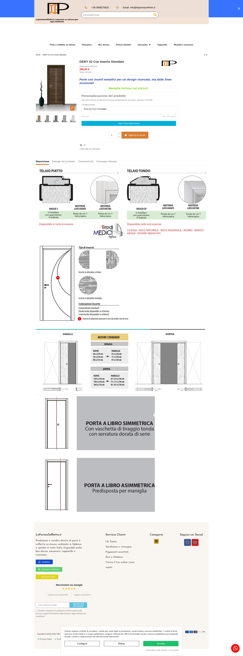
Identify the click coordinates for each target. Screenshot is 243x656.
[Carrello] (204, 12)
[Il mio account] (199, 12)
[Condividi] (81, 145)
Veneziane (87, 45)
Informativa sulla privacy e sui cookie (162, 650)
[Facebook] (187, 542)
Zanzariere (143, 45)
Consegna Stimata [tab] (106, 161)
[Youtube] (195, 542)
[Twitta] (85, 145)
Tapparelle (162, 45)
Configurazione (88, 104)
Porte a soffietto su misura (62, 45)
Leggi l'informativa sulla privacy (56, 613)
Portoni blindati (123, 45)
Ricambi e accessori (183, 45)
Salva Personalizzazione (129, 123)
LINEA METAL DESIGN (90, 149)
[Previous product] (205, 55)
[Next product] (206, 55)
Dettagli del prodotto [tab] (63, 161)
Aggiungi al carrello (136, 135)
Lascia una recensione (58, 595)
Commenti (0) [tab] (85, 161)
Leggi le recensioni (82, 595)
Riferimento (84, 66)
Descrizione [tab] (42, 161)
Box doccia (103, 45)
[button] (44, 562)
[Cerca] (155, 15)
